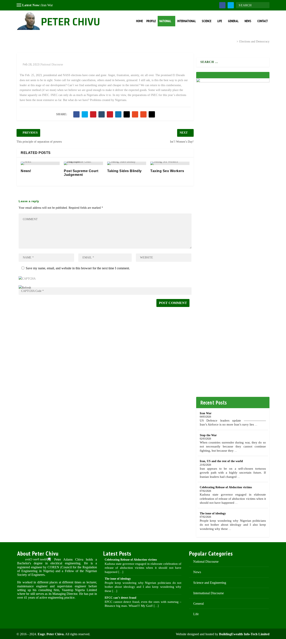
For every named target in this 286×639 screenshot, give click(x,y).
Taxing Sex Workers (167, 171)
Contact (262, 21)
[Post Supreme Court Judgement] (83, 163)
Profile (151, 21)
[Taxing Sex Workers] (169, 163)
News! (26, 171)
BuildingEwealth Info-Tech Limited (244, 634)
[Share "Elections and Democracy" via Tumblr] (101, 114)
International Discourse (208, 593)
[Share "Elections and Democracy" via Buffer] (126, 114)
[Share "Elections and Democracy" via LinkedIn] (118, 114)
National (165, 21)
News (248, 21)
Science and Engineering (209, 582)
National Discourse (218, 41)
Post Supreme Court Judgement (81, 172)
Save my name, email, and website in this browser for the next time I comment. (78, 268)
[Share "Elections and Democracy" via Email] (143, 114)
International (186, 21)
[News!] (40, 163)
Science (206, 21)
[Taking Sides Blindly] (126, 163)
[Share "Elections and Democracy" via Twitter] (85, 114)
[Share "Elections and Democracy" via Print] (152, 114)
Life (219, 21)
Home (139, 21)
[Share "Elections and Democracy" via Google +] (93, 114)
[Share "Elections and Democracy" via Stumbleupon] (135, 114)
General (233, 21)
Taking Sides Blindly (124, 171)
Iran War (47, 5)
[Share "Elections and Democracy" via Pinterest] (110, 114)
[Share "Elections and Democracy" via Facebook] (76, 114)
